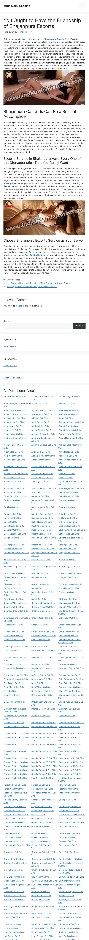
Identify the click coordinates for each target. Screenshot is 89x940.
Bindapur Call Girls (40, 584)
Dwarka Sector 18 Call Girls (44, 744)
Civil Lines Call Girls (40, 639)
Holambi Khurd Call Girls (70, 928)
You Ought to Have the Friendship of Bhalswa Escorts (32, 286)
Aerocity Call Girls (67, 403)
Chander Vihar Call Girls (70, 607)
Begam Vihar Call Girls (41, 545)
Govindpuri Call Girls (13, 852)
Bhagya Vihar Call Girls (69, 553)
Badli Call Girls (11, 507)
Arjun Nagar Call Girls (69, 452)
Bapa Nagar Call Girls (41, 530)
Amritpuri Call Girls (40, 426)
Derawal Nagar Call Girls (70, 687)
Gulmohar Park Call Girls (70, 881)
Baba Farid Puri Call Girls (15, 496)
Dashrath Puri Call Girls (15, 668)
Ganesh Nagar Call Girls (42, 810)
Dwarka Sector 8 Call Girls (71, 774)
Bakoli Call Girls (11, 522)
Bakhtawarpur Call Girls (42, 518)
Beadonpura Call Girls (14, 545)
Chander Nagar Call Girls (43, 607)
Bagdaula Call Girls (67, 507)
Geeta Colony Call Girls (42, 822)
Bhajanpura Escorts (54, 39)
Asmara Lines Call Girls (42, 477)
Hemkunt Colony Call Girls (43, 924)
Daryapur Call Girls (40, 664)
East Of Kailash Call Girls (42, 778)
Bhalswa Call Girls (67, 559)
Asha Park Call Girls (68, 456)
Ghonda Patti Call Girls (69, 833)
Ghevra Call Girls (12, 833)
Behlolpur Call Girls (13, 549)
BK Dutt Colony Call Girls (70, 584)
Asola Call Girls (66, 477)
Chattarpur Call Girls (40, 611)
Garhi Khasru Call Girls (14, 818)
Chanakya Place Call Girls (43, 603)
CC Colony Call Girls (68, 599)
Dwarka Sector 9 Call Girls (16, 778)
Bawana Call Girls (12, 538)
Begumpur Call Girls (68, 545)
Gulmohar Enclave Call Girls (44, 881)
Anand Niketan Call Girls (42, 430)
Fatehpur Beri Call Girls (42, 789)
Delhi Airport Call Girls (41, 679)
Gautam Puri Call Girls (14, 822)
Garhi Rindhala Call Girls (42, 818)
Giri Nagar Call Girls (13, 837)
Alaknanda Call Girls (68, 414)
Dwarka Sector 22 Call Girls (17, 762)
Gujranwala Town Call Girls (71, 877)
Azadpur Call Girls (12, 492)
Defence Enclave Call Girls (71, 675)
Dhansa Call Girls (12, 695)
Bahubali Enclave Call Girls (43, 514)
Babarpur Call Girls (40, 496)
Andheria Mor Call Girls (69, 434)
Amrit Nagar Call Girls (14, 426)
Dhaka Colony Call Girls (42, 691)
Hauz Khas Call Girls (40, 917)
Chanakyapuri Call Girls (69, 603)
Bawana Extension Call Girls (44, 538)
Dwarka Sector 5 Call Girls (71, 770)
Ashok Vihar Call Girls (41, 460)
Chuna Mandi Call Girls (14, 639)
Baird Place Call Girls (68, 514)
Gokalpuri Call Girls (67, 837)
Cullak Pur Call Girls (68, 646)
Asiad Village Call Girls (14, 477)
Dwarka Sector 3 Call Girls (16, 770)
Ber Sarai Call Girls (67, 549)
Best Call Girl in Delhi (35, 255)
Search (6, 321)
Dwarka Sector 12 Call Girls (44, 726)
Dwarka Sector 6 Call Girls (16, 774)
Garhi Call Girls (38, 814)
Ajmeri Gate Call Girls (69, 410)
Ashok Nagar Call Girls (14, 460)
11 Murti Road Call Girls (15, 396)
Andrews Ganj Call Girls (15, 438)
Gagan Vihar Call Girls (41, 806)
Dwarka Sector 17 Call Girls (16, 744)
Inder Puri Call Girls (68, 936)
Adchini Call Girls (39, 403)
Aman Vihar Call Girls (14, 422)
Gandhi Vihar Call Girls (14, 810)
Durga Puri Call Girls (40, 716)
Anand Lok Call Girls (13, 430)
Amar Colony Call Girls (41, 422)
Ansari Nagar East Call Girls (71, 438)
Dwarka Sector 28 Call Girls (44, 766)
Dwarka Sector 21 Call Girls (71, 758)
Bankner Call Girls (12, 530)
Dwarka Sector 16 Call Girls (16, 737)
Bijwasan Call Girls (12, 584)
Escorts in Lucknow (12, 378)
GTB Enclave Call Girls (14, 877)
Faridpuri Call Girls (67, 785)
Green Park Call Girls (13, 870)
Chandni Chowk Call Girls (16, 611)
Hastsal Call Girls (12, 917)
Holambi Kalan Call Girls (42, 928)
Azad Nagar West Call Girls (71, 488)
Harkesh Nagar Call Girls (15, 913)
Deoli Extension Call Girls (70, 683)
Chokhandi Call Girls (68, 636)
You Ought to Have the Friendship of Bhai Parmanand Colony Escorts (39, 283)
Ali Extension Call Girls (14, 418)
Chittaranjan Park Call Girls (43, 636)
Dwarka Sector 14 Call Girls (44, 733)
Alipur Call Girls (66, 418)
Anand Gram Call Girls (69, 426)
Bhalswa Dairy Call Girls (15, 566)
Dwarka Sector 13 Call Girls (16, 733)
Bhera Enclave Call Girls (70, 573)
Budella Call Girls (39, 588)
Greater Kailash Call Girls (43, 859)
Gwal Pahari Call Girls (14, 891)
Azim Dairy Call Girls (40, 492)
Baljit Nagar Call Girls (14, 526)
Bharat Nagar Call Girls (69, 566)
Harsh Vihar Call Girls (41, 913)
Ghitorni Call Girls (39, 833)
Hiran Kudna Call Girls (69, 924)
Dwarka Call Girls (67, 716)
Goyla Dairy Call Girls (68, 852)
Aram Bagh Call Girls (13, 452)
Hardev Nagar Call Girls (15, 895)
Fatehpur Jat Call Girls (69, 789)
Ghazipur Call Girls (67, 826)
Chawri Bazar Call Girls (42, 618)
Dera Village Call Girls (41, 687)
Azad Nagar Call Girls (14, 488)
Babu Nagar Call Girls (69, 496)
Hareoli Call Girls (66, 895)
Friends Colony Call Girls (70, 793)
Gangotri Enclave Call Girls (16, 814)
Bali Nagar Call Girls (68, 522)
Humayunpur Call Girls (41, 932)
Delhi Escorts (9, 346)
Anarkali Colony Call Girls (43, 434)
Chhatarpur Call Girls (13, 625)
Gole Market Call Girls (14, 841)
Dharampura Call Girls (41, 695)
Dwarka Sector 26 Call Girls (71, 762)
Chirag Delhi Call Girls (14, 632)
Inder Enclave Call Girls (42, 936)
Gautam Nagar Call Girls (70, 818)
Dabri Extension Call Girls (43, 650)
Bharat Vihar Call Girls (14, 573)
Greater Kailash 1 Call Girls (71, 859)
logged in (20, 306)
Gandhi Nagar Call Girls (70, 806)
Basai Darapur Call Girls (15, 534)
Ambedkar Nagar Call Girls (71, 422)
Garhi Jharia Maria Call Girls (72, 814)
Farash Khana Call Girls (15, 785)
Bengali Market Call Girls (42, 549)
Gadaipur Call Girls (67, 800)
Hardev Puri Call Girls (41, 895)
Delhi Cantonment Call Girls (71, 679)
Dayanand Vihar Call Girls (16, 675)
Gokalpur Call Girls (40, 837)
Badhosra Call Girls (68, 500)
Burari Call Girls (38, 599)
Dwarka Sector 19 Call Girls (44, 751)
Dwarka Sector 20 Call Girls (44, 758)
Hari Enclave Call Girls (14, 899)
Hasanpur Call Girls (68, 913)
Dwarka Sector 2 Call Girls (16, 758)
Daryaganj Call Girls (13, 664)
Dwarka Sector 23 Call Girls (44, 762)
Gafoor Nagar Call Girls (15, 806)
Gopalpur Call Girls (67, 841)
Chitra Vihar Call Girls (69, 632)
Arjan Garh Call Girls (40, 452)
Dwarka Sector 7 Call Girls (43, 774)
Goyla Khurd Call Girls (14, 859)
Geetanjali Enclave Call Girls (72, 822)
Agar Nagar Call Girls (14, 410)
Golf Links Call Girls (40, 841)
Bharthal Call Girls (39, 573)
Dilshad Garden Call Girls (43, 709)
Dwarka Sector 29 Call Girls (71, 766)
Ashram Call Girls (67, 473)
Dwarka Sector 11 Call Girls (16, 726)
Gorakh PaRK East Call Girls (17, 845)
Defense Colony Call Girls (16, 679)
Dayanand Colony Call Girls (71, 668)
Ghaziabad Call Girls (41, 826)
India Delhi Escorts (16, 6)
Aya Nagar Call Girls (40, 481)
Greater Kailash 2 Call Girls (16, 863)
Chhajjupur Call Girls (68, 618)
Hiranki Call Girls (11, 928)
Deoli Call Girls (38, 683)
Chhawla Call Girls (39, 625)
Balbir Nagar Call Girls (41, 522)
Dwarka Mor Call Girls (14, 723)
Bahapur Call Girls (12, 514)
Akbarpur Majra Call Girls (15, 414)
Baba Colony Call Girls (69, 492)
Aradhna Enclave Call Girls (43, 445)
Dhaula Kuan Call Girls (14, 702)
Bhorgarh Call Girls (67, 577)
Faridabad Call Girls (40, 785)
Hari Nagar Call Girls (40, 899)
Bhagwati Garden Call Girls (16, 553)
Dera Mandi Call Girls (14, 687)
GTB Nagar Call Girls (41, 877)
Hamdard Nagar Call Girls (71, 891)
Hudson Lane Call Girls (14, 932)
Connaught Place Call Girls (16, 646)
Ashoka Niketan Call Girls (16, 473)
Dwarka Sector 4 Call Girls (43, 770)
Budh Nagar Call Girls (69, 588)
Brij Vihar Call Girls (12, 588)
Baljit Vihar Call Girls (40, 526)
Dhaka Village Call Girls (69, 691)
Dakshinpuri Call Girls (41, 657)
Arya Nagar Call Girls (14, 456)
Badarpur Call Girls (13, 500)
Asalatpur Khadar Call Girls (44, 456)
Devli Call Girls (10, 691)
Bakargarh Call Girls (13, 518)
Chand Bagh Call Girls (14, 607)
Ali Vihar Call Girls (39, 418)
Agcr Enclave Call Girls (41, 410)
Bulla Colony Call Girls (14, 599)
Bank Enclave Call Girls (69, 526)
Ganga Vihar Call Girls (69, 810)
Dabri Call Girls (11, 650)
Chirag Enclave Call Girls (42, 632)
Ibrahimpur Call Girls (68, 932)
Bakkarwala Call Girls (68, 518)
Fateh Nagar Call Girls (14, 789)
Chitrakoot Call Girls (13, 636)
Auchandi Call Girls (13, 481)
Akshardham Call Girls (41, 414)
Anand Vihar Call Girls (14, 434)
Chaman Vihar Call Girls (15, 603)
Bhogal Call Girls (39, 577)
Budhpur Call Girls (67, 592)
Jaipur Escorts (10, 365)
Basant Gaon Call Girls (41, 534)
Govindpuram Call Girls (69, 845)
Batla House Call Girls (69, 534)
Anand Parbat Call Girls (70, 430)
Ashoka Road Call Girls (42, 473)
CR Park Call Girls (39, 646)
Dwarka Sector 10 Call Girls (71, 723)
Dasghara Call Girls (68, 664)
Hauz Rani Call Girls (13, 924)
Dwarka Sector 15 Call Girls (71, 733)
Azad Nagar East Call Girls (43, 488)
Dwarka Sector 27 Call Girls (17, 766)
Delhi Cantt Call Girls (13, 683)
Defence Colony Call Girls (43, 675)
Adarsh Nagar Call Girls (70, 396)
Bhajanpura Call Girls (41, 559)
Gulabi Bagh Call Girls (14, 881)
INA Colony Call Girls (13, 936)
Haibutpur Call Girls (40, 891)
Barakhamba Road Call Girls (72, 530)
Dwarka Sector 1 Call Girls (43, 723)
